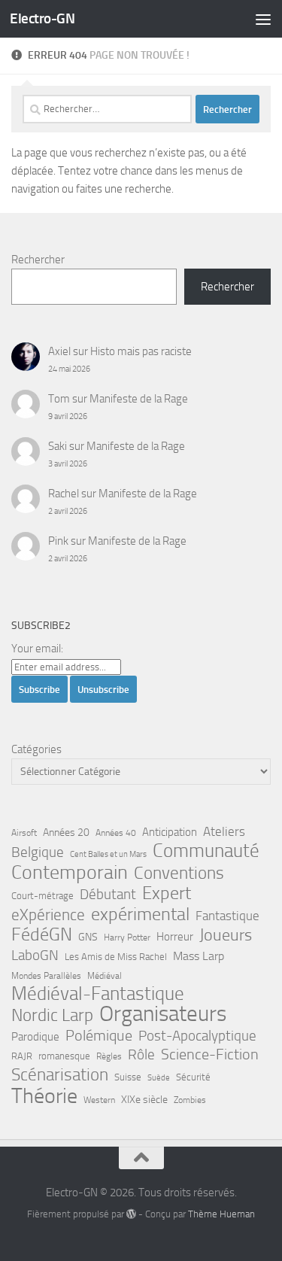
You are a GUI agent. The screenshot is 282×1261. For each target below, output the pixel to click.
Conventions (179, 873)
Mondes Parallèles (46, 976)
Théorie (44, 1096)
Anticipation (169, 832)
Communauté (206, 851)
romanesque (64, 1056)
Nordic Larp (52, 1015)
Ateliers (224, 831)
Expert (166, 893)
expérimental (140, 914)
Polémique (98, 1035)
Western (99, 1100)
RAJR (21, 1056)
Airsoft (24, 833)
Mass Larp (198, 956)
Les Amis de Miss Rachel (116, 956)
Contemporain (69, 873)
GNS (88, 937)
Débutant (108, 894)
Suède (158, 1078)
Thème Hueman (221, 1214)
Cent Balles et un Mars (108, 854)
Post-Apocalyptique (197, 1036)
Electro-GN (42, 18)
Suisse (127, 1077)
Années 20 (66, 832)
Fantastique (227, 916)
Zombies (190, 1100)
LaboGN (35, 955)
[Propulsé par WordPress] (131, 1214)
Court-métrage (42, 895)
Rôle (141, 1054)
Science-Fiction (210, 1054)
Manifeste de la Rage (138, 399)
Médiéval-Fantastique (97, 994)
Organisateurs (162, 1014)
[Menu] (263, 19)
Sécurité (193, 1077)
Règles (109, 1056)
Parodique (35, 1037)
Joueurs (225, 935)
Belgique (37, 852)
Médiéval (104, 976)
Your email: (37, 648)
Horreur (174, 936)
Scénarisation (59, 1074)
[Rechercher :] (107, 109)
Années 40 (116, 833)
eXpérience (48, 915)
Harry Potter (127, 937)
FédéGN (41, 934)
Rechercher (38, 259)
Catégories (36, 749)
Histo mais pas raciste (141, 351)
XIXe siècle (144, 1099)
